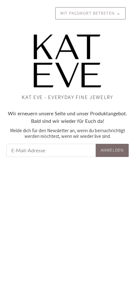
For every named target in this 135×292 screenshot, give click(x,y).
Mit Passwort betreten (90, 13)
